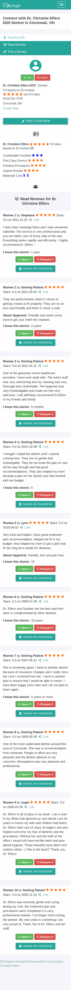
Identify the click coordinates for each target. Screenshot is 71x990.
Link (36, 220)
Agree (26, 259)
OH (42, 961)
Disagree (46, 259)
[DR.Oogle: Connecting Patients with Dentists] (11, 4)
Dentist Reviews (27, 961)
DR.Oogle (7, 961)
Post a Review (37, 121)
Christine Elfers (10, 965)
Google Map (11, 108)
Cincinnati (55, 961)
